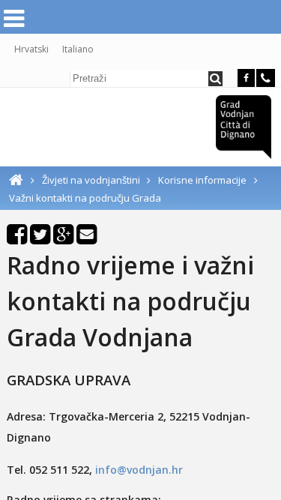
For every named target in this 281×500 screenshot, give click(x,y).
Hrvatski (31, 49)
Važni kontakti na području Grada (85, 198)
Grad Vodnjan (243, 127)
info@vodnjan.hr (139, 470)
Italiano (78, 49)
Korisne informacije (202, 180)
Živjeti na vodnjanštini (92, 180)
